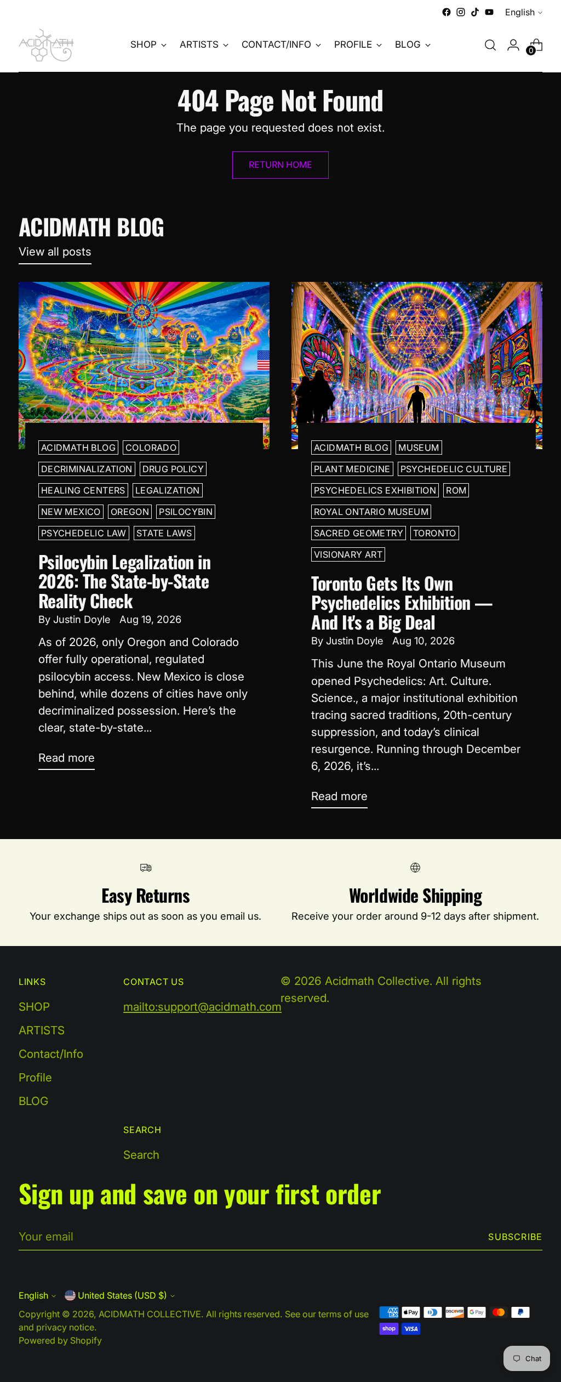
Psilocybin (186, 511)
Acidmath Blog (78, 447)
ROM (456, 490)
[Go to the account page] (513, 45)
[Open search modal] (490, 45)
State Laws (164, 533)
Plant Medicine (352, 468)
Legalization (167, 490)
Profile (35, 1077)
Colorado (150, 447)
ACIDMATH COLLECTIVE (150, 1314)
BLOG (33, 1101)
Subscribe (515, 1236)
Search (141, 1155)
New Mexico (71, 511)
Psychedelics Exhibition (375, 490)
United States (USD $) (122, 1295)
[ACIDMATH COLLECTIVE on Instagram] (461, 12)
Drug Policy (173, 468)
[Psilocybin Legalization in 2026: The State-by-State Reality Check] (144, 365)
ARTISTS (42, 1030)
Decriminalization (87, 468)
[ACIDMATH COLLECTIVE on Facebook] (446, 12)
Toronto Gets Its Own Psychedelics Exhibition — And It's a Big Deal (402, 602)
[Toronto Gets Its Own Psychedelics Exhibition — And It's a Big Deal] (416, 365)
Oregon (130, 511)
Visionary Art (348, 554)
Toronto (434, 533)
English (520, 12)
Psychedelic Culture (454, 468)
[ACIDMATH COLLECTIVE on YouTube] (489, 12)
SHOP (34, 1006)
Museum (418, 447)
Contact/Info (51, 1054)
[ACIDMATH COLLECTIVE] (46, 45)
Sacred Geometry (358, 533)
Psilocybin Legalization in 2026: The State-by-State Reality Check (124, 580)
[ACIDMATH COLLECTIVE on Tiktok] (475, 12)
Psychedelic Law (84, 533)
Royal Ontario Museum (371, 511)
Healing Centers (83, 490)
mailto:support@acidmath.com (202, 1006)
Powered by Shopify (60, 1340)
